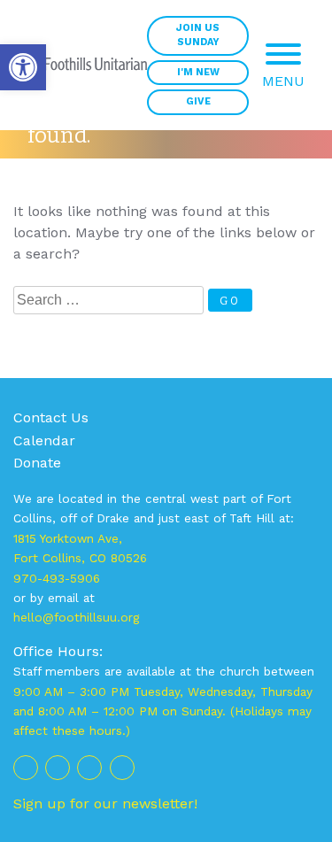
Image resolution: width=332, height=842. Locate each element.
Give (198, 101)
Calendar (44, 440)
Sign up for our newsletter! (105, 803)
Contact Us (51, 417)
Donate (37, 462)
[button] (23, 67)
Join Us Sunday (198, 35)
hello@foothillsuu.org (76, 617)
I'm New (198, 72)
